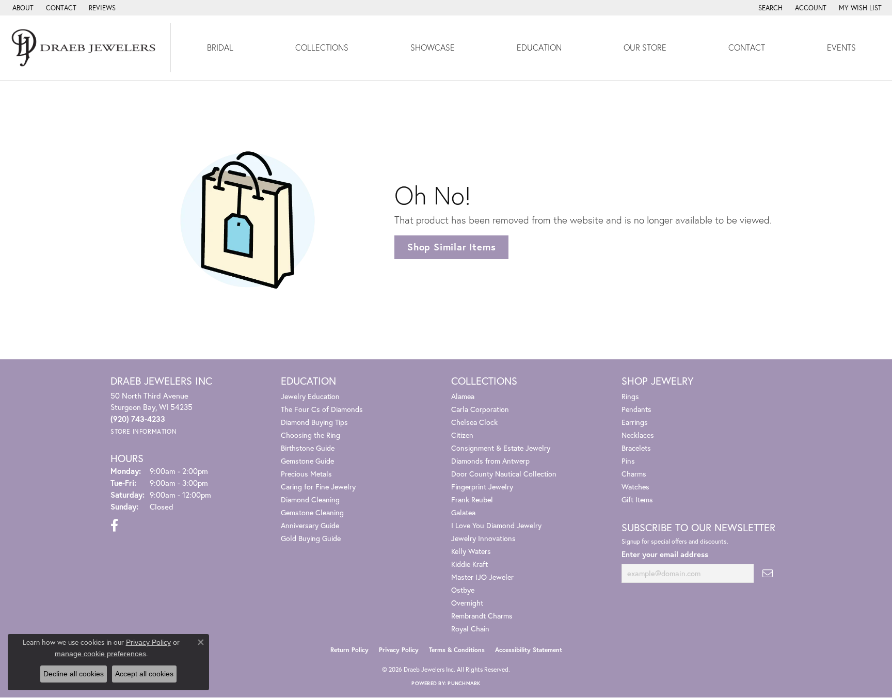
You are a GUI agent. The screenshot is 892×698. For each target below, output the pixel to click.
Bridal (220, 47)
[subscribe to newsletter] (768, 573)
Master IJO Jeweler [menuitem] (482, 577)
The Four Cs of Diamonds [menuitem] (322, 409)
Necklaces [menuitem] (638, 435)
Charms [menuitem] (634, 474)
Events (841, 47)
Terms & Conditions (457, 650)
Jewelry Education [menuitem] (310, 396)
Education (539, 47)
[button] (769, 7)
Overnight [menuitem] (467, 603)
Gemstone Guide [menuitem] (307, 461)
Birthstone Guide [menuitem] (307, 448)
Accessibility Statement (528, 650)
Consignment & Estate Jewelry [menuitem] (500, 448)
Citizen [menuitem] (462, 435)
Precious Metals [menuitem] (306, 474)
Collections (321, 47)
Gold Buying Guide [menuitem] (311, 538)
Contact (746, 47)
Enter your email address (665, 554)
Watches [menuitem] (635, 486)
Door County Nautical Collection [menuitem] (503, 474)
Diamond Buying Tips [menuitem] (314, 422)
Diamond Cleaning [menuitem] (310, 499)
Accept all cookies (144, 674)
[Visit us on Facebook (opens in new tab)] (114, 525)
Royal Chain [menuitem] (470, 628)
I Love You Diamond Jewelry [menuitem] (496, 525)
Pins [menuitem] (628, 461)
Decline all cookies (73, 674)
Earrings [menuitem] (635, 422)
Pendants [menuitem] (636, 409)
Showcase (432, 47)
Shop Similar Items (451, 247)
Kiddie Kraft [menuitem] (469, 564)
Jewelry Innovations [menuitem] (483, 538)
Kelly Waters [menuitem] (471, 551)
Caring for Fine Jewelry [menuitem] (318, 486)
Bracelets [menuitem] (636, 448)
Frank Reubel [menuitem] (472, 499)
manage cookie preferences (100, 653)
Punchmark (464, 683)
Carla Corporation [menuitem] (480, 409)
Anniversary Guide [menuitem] (310, 525)
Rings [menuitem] (630, 396)
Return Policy (349, 650)
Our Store (645, 47)
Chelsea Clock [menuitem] (474, 422)
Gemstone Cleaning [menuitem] (312, 512)
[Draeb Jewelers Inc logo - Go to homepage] (85, 47)
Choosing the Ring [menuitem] (310, 435)
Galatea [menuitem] (463, 512)
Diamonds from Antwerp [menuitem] (490, 461)
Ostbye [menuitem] (462, 590)
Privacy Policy (399, 650)
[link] (22, 7)
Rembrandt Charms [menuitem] (482, 616)
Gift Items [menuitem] (637, 499)
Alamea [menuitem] (462, 396)
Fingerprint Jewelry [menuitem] (482, 486)
